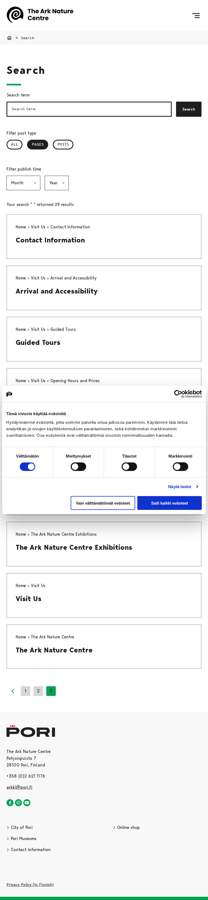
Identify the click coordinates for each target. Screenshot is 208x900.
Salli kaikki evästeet (169, 503)
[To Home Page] (40, 15)
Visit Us (39, 226)
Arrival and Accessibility (57, 291)
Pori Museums (23, 838)
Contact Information (50, 240)
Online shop (128, 827)
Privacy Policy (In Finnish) (30, 884)
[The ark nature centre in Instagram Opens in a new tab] (18, 803)
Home (21, 226)
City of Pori (20, 827)
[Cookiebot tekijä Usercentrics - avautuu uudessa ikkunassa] (178, 394)
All (14, 144)
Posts (63, 144)
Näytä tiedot (179, 486)
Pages (40, 144)
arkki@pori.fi (19, 787)
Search (188, 109)
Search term (18, 95)
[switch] (78, 466)
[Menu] (196, 16)
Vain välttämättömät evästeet (103, 503)
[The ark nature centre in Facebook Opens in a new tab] (10, 803)
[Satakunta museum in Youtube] (26, 803)
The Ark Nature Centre (54, 650)
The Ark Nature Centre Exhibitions (74, 547)
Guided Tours (38, 342)
